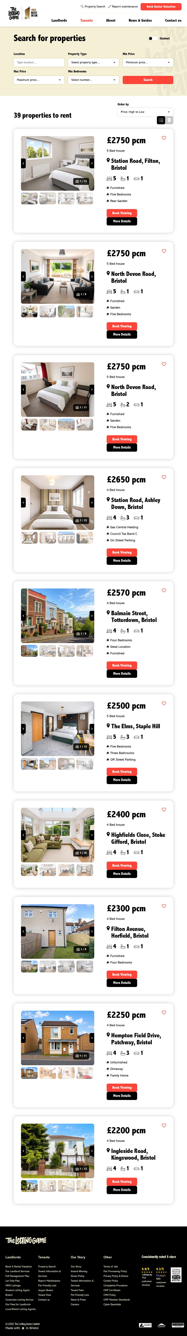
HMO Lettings (12, 1285)
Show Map (169, 120)
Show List (161, 120)
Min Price (129, 54)
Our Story (78, 1257)
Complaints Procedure (115, 1285)
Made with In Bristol (22, 1328)
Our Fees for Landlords (17, 1304)
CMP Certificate (112, 1290)
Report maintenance (125, 6)
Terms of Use (111, 1266)
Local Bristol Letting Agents (20, 1309)
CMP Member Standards (117, 1300)
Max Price (20, 71)
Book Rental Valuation (161, 7)
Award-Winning (79, 1271)
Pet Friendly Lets (47, 1285)
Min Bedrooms (77, 71)
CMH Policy (110, 1295)
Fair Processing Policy (115, 1271)
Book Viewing (122, 213)
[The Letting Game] (25, 13)
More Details (122, 221)
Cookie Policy (111, 1281)
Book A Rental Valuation (18, 1266)
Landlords (59, 21)
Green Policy (77, 1276)
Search (148, 80)
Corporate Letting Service (19, 1300)
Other (108, 1257)
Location (19, 54)
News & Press (78, 1300)
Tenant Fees (44, 1295)
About (110, 21)
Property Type (77, 54)
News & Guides (140, 21)
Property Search (95, 6)
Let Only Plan (12, 1281)
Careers (75, 1304)
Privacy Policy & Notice (116, 1276)
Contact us (173, 21)
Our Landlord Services (17, 1271)
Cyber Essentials (112, 1304)
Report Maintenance (49, 1281)
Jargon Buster (45, 1290)
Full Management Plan (17, 1276)
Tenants (86, 21)
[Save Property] (164, 138)
